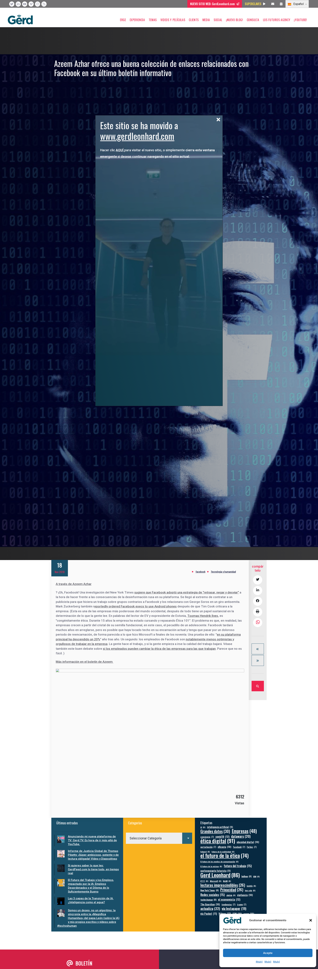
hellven (246, 876)
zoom (248, 913)
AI (202, 827)
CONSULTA (253, 20)
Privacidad (231, 889)
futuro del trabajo (238, 865)
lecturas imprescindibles (222, 885)
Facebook (239, 846)
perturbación (208, 846)
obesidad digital (248, 841)
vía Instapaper (234, 908)
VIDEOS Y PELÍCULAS (172, 20)
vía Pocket (208, 913)
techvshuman (208, 899)
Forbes (252, 846)
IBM (256, 876)
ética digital (217, 840)
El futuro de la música (211, 866)
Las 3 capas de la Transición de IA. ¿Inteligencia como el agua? (91, 900)
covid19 (222, 836)
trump (241, 904)
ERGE (123, 20)
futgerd (205, 851)
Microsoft (215, 880)
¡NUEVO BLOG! (234, 20)
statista (231, 895)
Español (298, 4)
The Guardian (210, 904)
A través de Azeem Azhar (73, 584)
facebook (200, 572)
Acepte (268, 953)
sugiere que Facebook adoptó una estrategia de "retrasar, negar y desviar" (186, 592)
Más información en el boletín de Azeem (84, 662)
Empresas (244, 830)
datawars (240, 836)
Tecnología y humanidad (223, 572)
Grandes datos (215, 831)
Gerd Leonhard (220, 874)
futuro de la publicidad (223, 851)
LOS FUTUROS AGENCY (276, 20)
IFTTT (204, 880)
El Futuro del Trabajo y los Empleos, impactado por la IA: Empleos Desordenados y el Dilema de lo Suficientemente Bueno (91, 885)
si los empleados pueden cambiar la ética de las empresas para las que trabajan (159, 648)
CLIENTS (194, 20)
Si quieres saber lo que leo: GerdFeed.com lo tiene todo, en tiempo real (93, 869)
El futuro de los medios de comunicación (219, 861)
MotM (227, 880)
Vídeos (225, 913)
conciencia (207, 836)
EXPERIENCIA (137, 20)
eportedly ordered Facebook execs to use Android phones (135, 606)
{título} (259, 962)
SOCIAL (218, 20)
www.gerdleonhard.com (137, 135)
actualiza (210, 908)
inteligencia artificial (220, 827)
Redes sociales (212, 894)
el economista (229, 899)
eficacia (224, 846)
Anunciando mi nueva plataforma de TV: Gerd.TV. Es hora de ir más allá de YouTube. (92, 840)
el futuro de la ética (224, 855)
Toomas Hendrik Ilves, (203, 616)
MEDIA (206, 20)
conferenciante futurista (215, 870)
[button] (310, 920)
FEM (237, 913)
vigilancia (245, 894)
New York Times (209, 890)
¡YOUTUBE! (300, 20)
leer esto (250, 890)
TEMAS (153, 20)
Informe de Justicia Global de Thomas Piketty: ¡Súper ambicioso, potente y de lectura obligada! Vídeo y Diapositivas (93, 854)
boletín (251, 885)
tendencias (228, 904)
